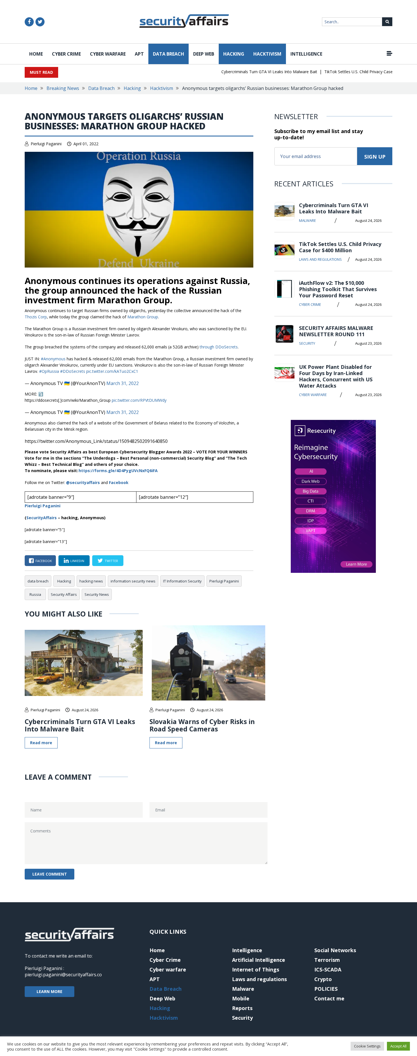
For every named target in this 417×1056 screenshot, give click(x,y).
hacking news (91, 581)
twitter (111, 561)
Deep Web (203, 54)
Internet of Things (255, 969)
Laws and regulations (320, 259)
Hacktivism (267, 54)
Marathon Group (142, 316)
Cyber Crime (66, 54)
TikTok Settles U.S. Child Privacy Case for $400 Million (362, 71)
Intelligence (306, 54)
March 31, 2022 (122, 383)
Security (307, 343)
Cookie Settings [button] (367, 1046)
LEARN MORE (49, 991)
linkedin (77, 561)
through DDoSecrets (219, 347)
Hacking (233, 54)
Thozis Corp (36, 316)
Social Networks (335, 950)
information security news (133, 581)
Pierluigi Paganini (46, 143)
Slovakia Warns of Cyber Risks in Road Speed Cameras (202, 725)
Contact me (329, 998)
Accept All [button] (398, 1046)
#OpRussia (49, 371)
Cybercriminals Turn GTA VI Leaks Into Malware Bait (258, 71)
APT (139, 54)
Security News (97, 594)
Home (36, 54)
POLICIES (326, 988)
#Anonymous (53, 358)
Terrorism (327, 959)
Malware (307, 220)
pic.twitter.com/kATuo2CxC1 (112, 371)
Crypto (323, 979)
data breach (38, 581)
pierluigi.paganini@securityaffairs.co (63, 974)
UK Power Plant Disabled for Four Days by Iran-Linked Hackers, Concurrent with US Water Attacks (335, 376)
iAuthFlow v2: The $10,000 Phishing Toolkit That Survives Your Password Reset (338, 289)
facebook (43, 561)
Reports (242, 1008)
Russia (35, 594)
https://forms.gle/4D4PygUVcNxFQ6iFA (118, 470)
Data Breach (168, 54)
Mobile (240, 998)
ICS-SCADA (327, 969)
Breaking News (63, 88)
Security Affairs (64, 594)
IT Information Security (182, 581)
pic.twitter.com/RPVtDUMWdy (139, 400)
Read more (41, 742)
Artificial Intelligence (258, 959)
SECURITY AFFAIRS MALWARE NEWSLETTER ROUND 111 (336, 331)
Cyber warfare (108, 54)
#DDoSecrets (72, 371)
